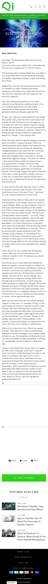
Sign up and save (23, 568)
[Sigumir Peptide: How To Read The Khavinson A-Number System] (8, 518)
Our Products (23, 557)
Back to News (25, 478)
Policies (23, 563)
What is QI (23, 552)
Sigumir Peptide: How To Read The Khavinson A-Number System (29, 521)
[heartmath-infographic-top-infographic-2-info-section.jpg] (24, 404)
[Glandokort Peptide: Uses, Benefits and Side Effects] (8, 506)
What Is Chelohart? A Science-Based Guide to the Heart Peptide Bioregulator (31, 536)
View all (24, 497)
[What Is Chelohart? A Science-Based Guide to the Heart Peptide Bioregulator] (8, 533)
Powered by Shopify (24, 582)
